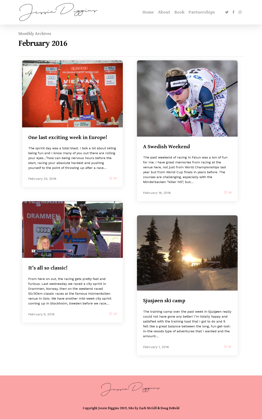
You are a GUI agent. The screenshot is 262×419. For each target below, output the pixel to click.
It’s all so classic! (48, 268)
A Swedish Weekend (166, 147)
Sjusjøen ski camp (164, 301)
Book (179, 12)
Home (148, 12)
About (164, 12)
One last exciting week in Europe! (67, 137)
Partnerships (202, 12)
